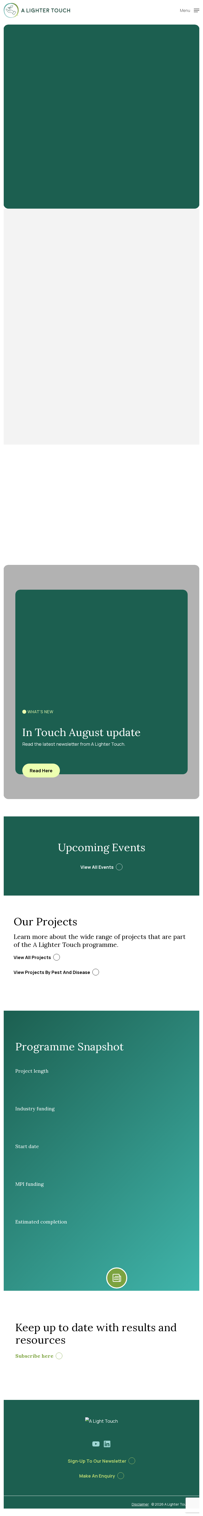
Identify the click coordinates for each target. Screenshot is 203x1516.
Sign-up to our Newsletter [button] (97, 1461)
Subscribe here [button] (34, 1356)
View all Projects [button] (32, 957)
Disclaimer (140, 1504)
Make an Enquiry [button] (97, 1476)
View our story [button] (31, 334)
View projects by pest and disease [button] (52, 972)
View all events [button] (97, 867)
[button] (189, 10)
